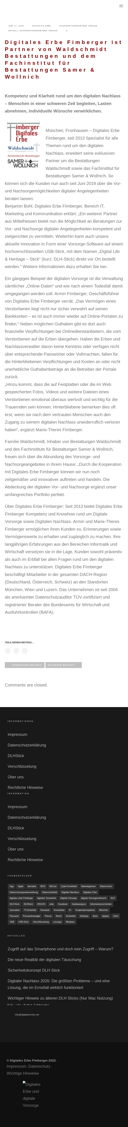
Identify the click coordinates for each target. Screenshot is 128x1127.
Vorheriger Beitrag (27, 665)
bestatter (32, 886)
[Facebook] (93, 1064)
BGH (42, 886)
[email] (116, 1064)
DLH (113, 898)
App (12, 886)
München (103, 910)
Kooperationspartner (73, 26)
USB (12, 922)
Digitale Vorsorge (68, 898)
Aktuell (13, 31)
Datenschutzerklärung (27, 745)
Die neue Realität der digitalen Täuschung (44, 959)
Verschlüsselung (22, 766)
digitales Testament (46, 898)
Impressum (17, 734)
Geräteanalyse (79, 904)
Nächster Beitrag (61, 665)
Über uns (16, 777)
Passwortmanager (31, 916)
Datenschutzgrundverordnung (24, 892)
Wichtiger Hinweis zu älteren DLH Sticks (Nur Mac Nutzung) (60, 998)
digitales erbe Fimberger (21, 898)
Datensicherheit (49, 892)
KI (70, 910)
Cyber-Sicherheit (69, 886)
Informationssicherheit (101, 904)
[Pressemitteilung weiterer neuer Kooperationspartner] (8, 651)
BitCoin (53, 886)
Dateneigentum (88, 886)
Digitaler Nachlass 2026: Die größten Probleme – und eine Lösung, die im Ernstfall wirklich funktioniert (59, 984)
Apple (20, 886)
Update (105, 916)
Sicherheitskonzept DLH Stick (34, 970)
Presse (93, 26)
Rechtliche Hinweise (25, 787)
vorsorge (57, 922)
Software (84, 916)
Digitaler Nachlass (70, 892)
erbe (52, 904)
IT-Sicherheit (30, 910)
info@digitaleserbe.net (27, 1014)
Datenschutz (106, 886)
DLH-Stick (15, 904)
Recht (59, 916)
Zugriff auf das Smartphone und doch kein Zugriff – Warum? (60, 949)
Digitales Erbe (41, 26)
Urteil (115, 916)
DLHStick (16, 755)
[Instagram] (109, 1064)
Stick (95, 916)
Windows (70, 922)
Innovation (15, 910)
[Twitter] (101, 1064)
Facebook (63, 904)
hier (103, 266)
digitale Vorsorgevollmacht (93, 898)
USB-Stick (23, 922)
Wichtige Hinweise (23, 1073)
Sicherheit (71, 916)
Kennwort (45, 910)
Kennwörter (59, 910)
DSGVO (41, 904)
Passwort (14, 916)
